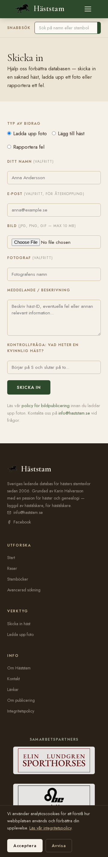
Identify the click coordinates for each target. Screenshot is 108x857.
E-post (45, 194)
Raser (12, 568)
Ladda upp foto (30, 133)
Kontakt (13, 679)
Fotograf (30, 258)
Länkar (13, 689)
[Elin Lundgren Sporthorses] (54, 760)
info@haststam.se (74, 413)
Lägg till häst (71, 133)
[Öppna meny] (88, 9)
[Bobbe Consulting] (54, 797)
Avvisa (59, 846)
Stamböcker (17, 579)
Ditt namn (30, 161)
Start (11, 558)
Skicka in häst (18, 624)
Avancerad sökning (23, 590)
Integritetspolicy (20, 711)
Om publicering (21, 700)
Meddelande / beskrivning (38, 290)
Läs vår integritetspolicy (50, 828)
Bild (41, 226)
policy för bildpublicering (46, 405)
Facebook (22, 522)
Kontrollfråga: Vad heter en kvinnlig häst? (43, 348)
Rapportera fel (28, 146)
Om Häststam (19, 668)
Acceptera (25, 846)
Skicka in (29, 387)
